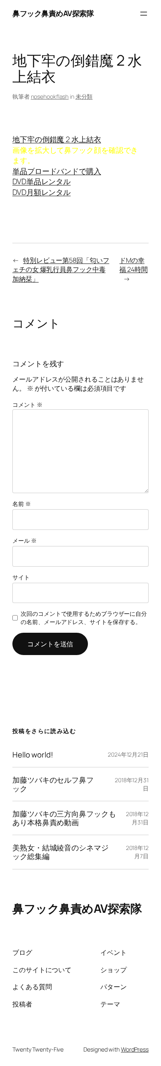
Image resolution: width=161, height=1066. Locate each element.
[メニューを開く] (144, 14)
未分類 (84, 96)
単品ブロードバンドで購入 (56, 171)
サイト (21, 577)
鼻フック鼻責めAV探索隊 (53, 13)
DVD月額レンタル (41, 192)
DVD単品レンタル (41, 181)
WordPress (135, 1049)
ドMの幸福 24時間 (133, 265)
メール (24, 540)
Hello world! (32, 754)
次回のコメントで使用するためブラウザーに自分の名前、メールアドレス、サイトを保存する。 (84, 618)
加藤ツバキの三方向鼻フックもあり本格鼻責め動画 (64, 818)
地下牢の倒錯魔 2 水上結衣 (56, 139)
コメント (27, 404)
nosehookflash (50, 96)
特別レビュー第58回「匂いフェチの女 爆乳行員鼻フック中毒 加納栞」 (60, 269)
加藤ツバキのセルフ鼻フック (53, 784)
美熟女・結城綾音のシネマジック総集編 (60, 851)
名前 (21, 504)
